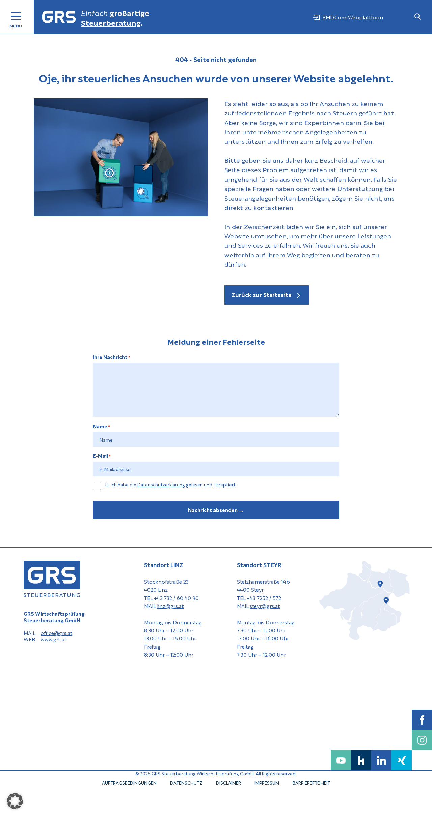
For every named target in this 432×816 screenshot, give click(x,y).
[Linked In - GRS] (381, 760)
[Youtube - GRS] (341, 760)
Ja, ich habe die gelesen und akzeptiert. (170, 485)
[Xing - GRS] (402, 760)
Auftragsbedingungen (129, 782)
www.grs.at (53, 639)
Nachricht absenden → (216, 510)
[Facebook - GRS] (422, 720)
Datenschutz (186, 782)
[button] (15, 801)
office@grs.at (56, 633)
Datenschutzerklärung (161, 484)
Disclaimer (228, 782)
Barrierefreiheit (311, 782)
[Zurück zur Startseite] (59, 17)
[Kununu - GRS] (361, 760)
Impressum (266, 782)
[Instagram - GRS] (422, 740)
